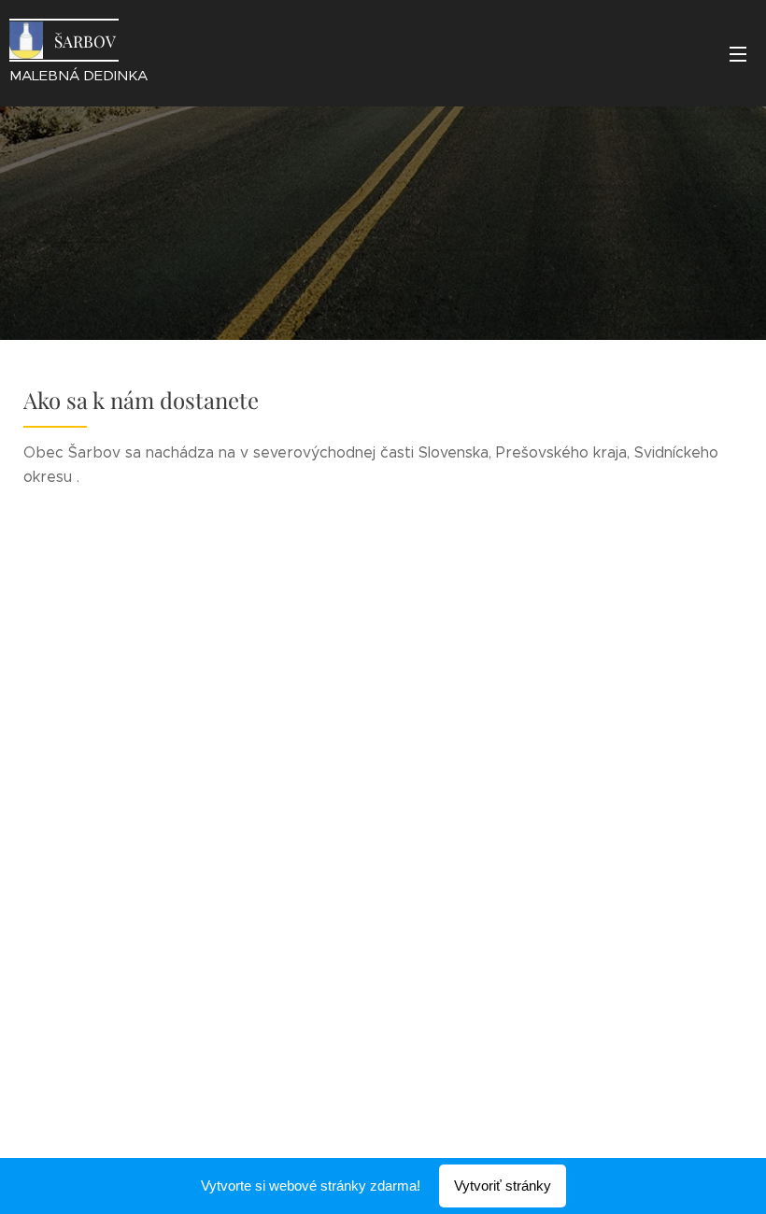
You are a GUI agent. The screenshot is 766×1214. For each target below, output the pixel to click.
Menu (738, 53)
